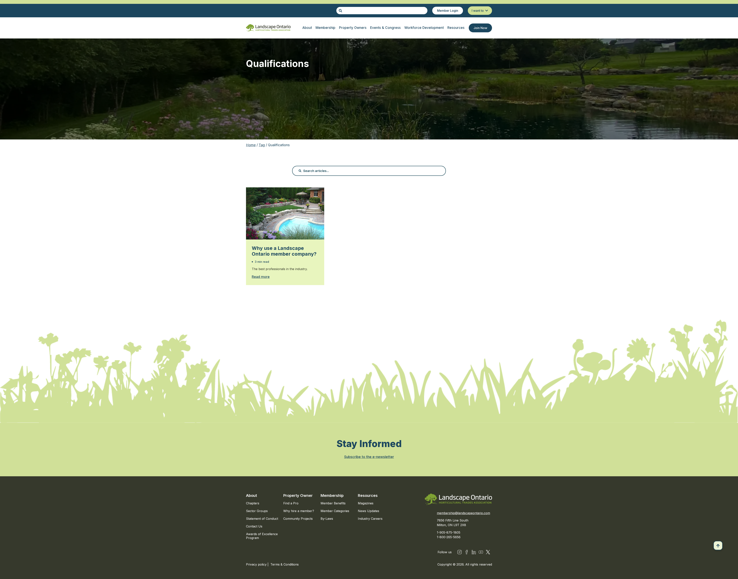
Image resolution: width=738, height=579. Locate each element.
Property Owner (298, 495)
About (251, 495)
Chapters (252, 503)
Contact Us (254, 526)
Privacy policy (257, 564)
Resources (368, 495)
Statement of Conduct (262, 519)
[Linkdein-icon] (474, 552)
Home (251, 145)
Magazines (365, 503)
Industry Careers (370, 519)
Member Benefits (333, 503)
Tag (262, 145)
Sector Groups (257, 511)
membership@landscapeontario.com (463, 513)
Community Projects (298, 519)
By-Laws (327, 519)
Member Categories (335, 511)
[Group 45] (488, 552)
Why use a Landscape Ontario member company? (284, 251)
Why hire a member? (298, 511)
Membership (332, 495)
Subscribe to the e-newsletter (369, 457)
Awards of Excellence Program (262, 536)
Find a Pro (290, 503)
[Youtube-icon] (481, 552)
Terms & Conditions (284, 564)
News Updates (368, 511)
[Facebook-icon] (467, 552)
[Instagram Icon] (459, 552)
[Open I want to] (486, 10)
